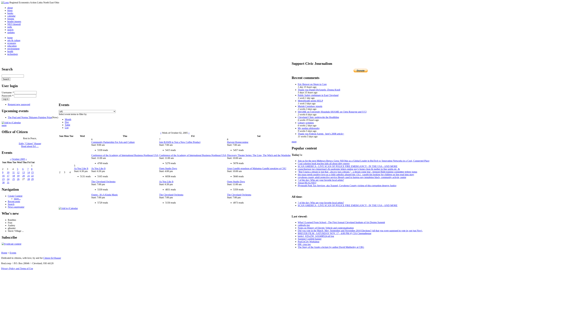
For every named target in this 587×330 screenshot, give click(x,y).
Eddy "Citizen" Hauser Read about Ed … (30, 145)
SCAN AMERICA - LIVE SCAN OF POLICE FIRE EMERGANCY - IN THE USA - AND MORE (347, 166)
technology (12, 54)
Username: (8, 92)
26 (18, 179)
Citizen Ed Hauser (52, 258)
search (10, 29)
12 (18, 172)
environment (13, 48)
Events (13, 252)
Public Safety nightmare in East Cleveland (318, 95)
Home (4, 252)
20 (23, 175)
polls (9, 27)
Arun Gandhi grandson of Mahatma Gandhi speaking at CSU (256, 168)
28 (28, 179)
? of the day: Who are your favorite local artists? (321, 180)
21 (28, 175)
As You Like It (81, 168)
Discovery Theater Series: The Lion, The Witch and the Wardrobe (259, 155)
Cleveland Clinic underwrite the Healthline (318, 117)
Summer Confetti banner (309, 239)
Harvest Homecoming (237, 142)
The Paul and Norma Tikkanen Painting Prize (30, 117)
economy (11, 43)
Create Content (15, 196)
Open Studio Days (168, 168)
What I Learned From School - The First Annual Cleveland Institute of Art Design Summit (341, 222)
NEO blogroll (14, 24)
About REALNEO (307, 183)
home (10, 37)
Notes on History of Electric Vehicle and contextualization (326, 228)
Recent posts (14, 201)
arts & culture (13, 40)
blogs (10, 10)
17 (8, 175)
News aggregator (16, 207)
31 (8, 182)
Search (11, 204)
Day (67, 122)
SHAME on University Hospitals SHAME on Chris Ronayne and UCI (332, 111)
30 (3, 182)
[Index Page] (5, 2)
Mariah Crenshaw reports (310, 106)
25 (13, 179)
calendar (11, 16)
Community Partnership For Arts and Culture (113, 142)
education (12, 46)
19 (18, 175)
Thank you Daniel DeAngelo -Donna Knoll (319, 89)
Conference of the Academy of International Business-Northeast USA (125, 155)
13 (23, 172)
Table (67, 125)
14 (28, 172)
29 (32, 179)
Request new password (19, 104)
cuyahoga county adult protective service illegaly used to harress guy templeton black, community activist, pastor (352, 177)
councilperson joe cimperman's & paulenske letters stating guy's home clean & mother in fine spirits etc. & (349, 169)
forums (10, 18)
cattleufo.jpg (304, 225)
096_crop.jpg (304, 244)
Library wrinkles (306, 122)
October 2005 (18, 159)
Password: (7, 95)
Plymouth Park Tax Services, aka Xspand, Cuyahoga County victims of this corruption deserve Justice (347, 185)
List (66, 127)
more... (17, 198)
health (10, 51)
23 (3, 179)
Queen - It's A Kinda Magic (104, 194)
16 (3, 175)
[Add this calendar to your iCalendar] (11, 122)
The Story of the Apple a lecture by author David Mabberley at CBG (331, 247)
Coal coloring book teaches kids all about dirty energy (324, 163)
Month (68, 119)
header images (14, 21)
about (10, 7)
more (4, 125)
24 (8, 179)
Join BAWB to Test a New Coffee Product (179, 142)
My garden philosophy (309, 128)
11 (13, 172)
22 (32, 175)
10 (8, 172)
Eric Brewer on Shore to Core (312, 84)
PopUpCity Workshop (308, 241)
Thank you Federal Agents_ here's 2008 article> (321, 133)
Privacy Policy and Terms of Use (17, 268)
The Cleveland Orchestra (103, 181)
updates (11, 32)
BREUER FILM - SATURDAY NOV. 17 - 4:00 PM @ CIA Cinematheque (334, 233)
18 (13, 175)
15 (32, 172)
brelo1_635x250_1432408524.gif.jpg (316, 236)
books (10, 13)
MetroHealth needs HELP (310, 100)
